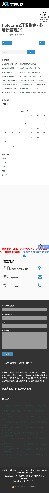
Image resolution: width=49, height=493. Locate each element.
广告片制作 (28, 472)
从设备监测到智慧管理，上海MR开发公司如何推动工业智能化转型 (22, 68)
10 (5, 128)
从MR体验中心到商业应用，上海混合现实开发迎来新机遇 (19, 64)
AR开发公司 (31, 470)
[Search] (31, 52)
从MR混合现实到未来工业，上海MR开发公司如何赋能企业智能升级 (22, 80)
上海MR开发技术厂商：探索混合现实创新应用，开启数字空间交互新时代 (24, 84)
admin (21, 35)
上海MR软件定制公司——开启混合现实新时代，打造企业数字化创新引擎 (24, 93)
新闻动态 (4, 175)
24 (5, 137)
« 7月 (12, 146)
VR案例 (4, 171)
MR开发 (20, 472)
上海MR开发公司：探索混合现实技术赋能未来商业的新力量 (20, 89)
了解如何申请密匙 (32, 252)
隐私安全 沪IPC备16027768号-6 (24, 481)
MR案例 (4, 167)
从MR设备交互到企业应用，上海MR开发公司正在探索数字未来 (21, 72)
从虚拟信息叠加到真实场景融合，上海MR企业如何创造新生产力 (21, 76)
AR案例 (4, 163)
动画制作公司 (41, 470)
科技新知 (13, 470)
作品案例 (4, 159)
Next (42, 43)
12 (19, 128)
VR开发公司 (22, 470)
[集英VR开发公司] (12, 4)
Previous (6, 43)
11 (12, 128)
